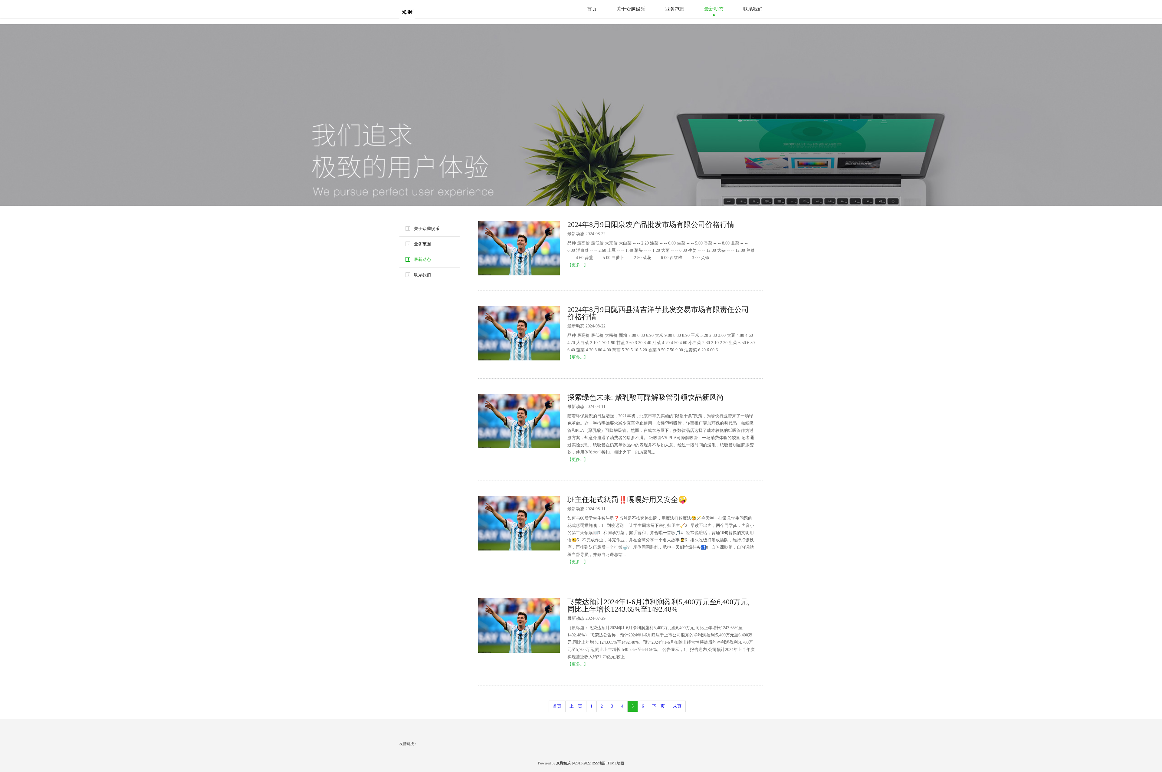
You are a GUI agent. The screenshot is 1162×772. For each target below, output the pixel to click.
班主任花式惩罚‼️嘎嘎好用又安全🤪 (627, 499)
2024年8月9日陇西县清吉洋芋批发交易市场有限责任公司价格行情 (658, 313)
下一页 (658, 706)
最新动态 (714, 8)
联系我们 (753, 8)
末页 (677, 706)
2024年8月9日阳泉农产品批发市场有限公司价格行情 (650, 224)
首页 (592, 8)
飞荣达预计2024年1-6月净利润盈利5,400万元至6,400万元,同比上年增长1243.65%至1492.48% (658, 605)
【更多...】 (577, 265)
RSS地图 (599, 763)
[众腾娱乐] (419, 8)
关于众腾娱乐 (630, 8)
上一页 (576, 706)
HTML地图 (615, 763)
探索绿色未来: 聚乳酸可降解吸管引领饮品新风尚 (645, 397)
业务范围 (674, 8)
